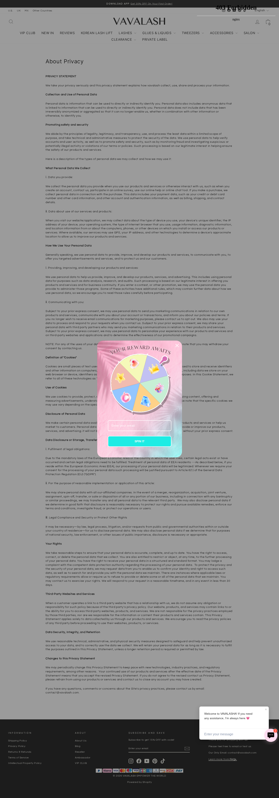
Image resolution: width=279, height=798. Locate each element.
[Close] (177, 345)
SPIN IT (140, 441)
